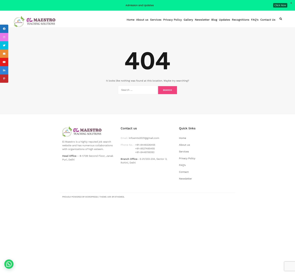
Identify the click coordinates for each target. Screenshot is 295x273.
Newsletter (202, 19)
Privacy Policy (172, 19)
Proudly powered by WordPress (80, 197)
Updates (224, 19)
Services (155, 19)
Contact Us (267, 19)
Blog (214, 19)
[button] (9, 264)
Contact (184, 171)
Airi (109, 197)
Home (130, 19)
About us (142, 19)
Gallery (188, 19)
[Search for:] (137, 90)
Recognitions (240, 19)
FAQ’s (255, 19)
